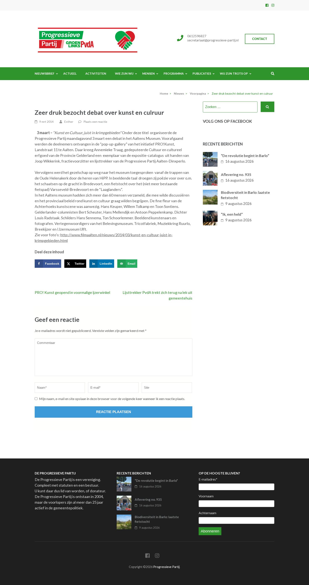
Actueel (70, 73)
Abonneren (210, 531)
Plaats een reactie (95, 121)
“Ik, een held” (232, 214)
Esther (68, 121)
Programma (174, 73)
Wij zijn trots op (234, 73)
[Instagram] (272, 5)
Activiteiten (95, 73)
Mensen (148, 73)
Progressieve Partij (166, 567)
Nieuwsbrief (44, 73)
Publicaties (202, 73)
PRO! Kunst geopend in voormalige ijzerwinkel (72, 292)
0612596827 (196, 36)
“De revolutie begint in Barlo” (245, 155)
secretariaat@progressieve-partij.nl (213, 40)
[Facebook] (266, 5)
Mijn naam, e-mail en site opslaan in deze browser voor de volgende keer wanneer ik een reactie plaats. (112, 399)
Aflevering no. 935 (236, 174)
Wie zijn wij (124, 73)
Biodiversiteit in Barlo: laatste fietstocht (245, 195)
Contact (259, 39)
